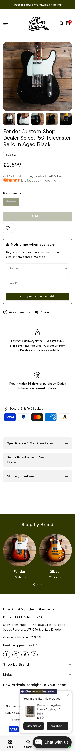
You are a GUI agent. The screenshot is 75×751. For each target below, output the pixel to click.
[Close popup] (68, 694)
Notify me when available (37, 296)
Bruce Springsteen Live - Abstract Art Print (49, 709)
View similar (33, 725)
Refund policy (14, 713)
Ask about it (57, 725)
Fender (11, 203)
